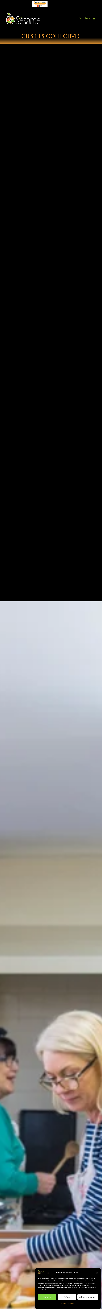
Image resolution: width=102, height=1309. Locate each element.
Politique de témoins (67, 1303)
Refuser (67, 1297)
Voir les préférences (88, 1297)
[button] (97, 1272)
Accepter (47, 1297)
